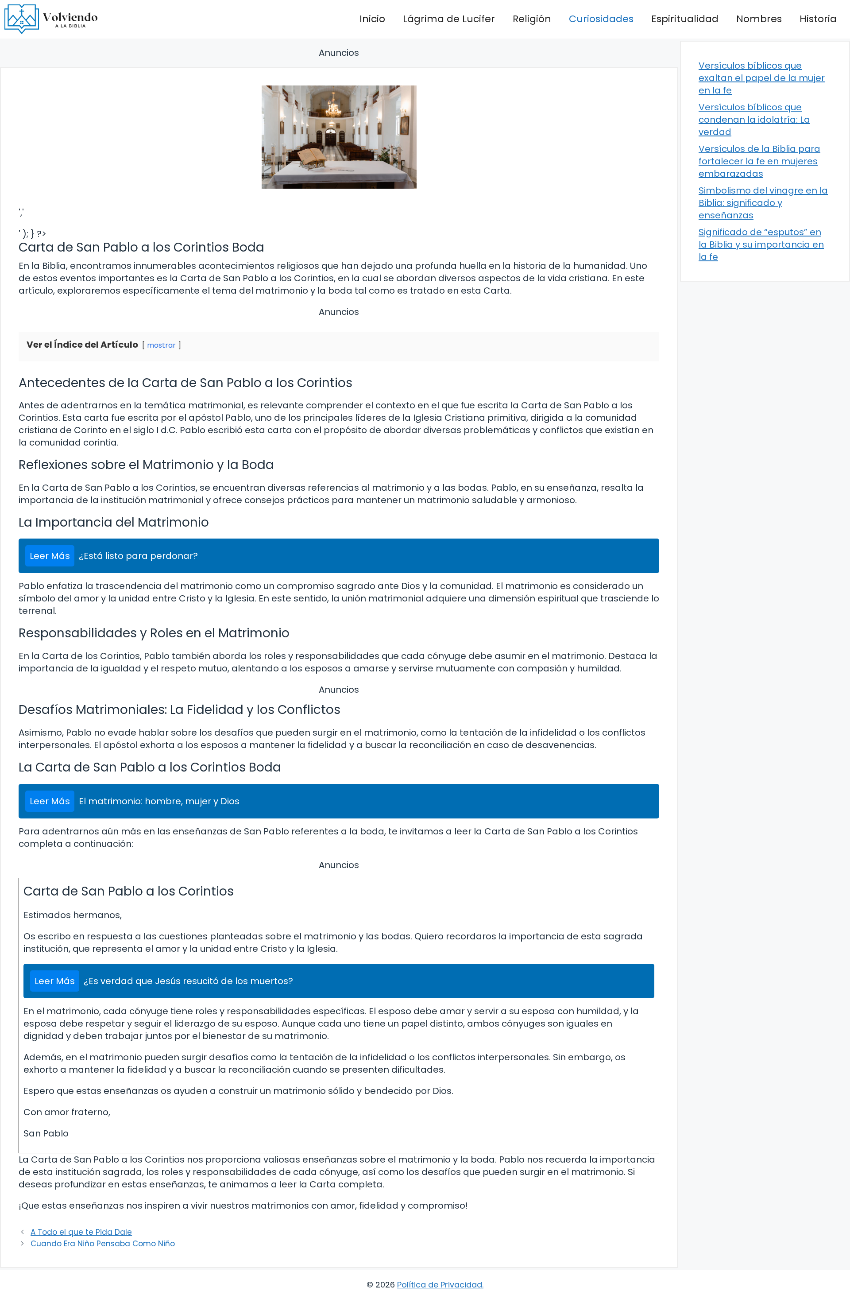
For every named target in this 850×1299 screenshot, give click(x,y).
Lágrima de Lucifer (449, 19)
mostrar (161, 345)
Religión (532, 19)
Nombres (759, 19)
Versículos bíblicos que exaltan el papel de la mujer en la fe (762, 78)
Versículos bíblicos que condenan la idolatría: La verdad (754, 119)
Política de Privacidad (439, 1284)
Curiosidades (601, 19)
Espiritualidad (685, 19)
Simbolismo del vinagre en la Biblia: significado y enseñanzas (763, 202)
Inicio (372, 19)
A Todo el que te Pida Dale (81, 1232)
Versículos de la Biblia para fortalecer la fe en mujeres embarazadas (759, 161)
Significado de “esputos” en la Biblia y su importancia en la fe (761, 244)
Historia (818, 19)
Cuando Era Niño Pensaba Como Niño (103, 1243)
